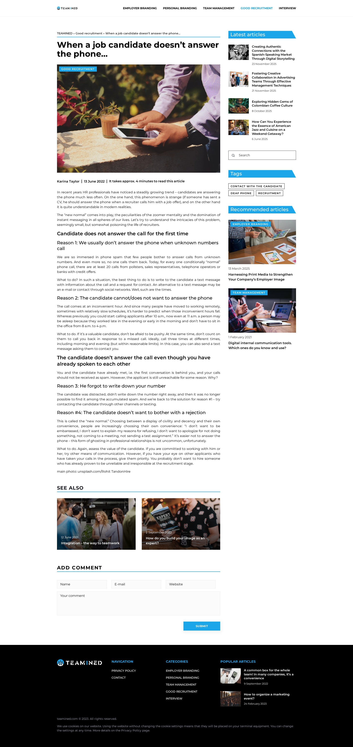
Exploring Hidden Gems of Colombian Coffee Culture (272, 104)
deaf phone (241, 193)
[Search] (233, 155)
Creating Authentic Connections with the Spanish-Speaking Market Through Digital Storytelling (273, 53)
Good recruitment (257, 8)
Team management (219, 8)
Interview (287, 8)
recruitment (269, 193)
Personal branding (180, 8)
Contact (119, 677)
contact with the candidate (256, 186)
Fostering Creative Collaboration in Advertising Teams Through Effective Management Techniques (273, 79)
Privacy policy (124, 671)
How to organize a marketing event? (266, 696)
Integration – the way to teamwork (90, 543)
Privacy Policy (131, 730)
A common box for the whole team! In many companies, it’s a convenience (269, 674)
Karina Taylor (68, 181)
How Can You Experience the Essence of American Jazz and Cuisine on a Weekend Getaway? (271, 128)
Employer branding (140, 8)
